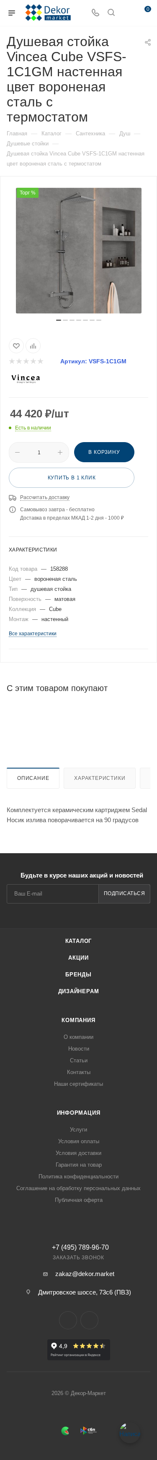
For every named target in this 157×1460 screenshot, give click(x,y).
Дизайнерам (78, 991)
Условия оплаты (78, 1141)
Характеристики (99, 778)
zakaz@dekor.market (84, 1273)
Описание (33, 778)
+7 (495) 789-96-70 (80, 1247)
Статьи (79, 1060)
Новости (78, 1049)
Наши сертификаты (78, 1084)
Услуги (78, 1129)
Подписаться (124, 893)
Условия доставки (78, 1153)
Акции (78, 958)
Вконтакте (68, 1320)
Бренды (78, 974)
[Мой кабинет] (127, 13)
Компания (78, 1020)
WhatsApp (89, 1320)
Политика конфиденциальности (78, 1176)
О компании (78, 1037)
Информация (78, 1113)
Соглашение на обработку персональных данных (78, 1188)
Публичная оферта (79, 1200)
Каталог (78, 941)
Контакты (78, 1072)
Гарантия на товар (79, 1165)
